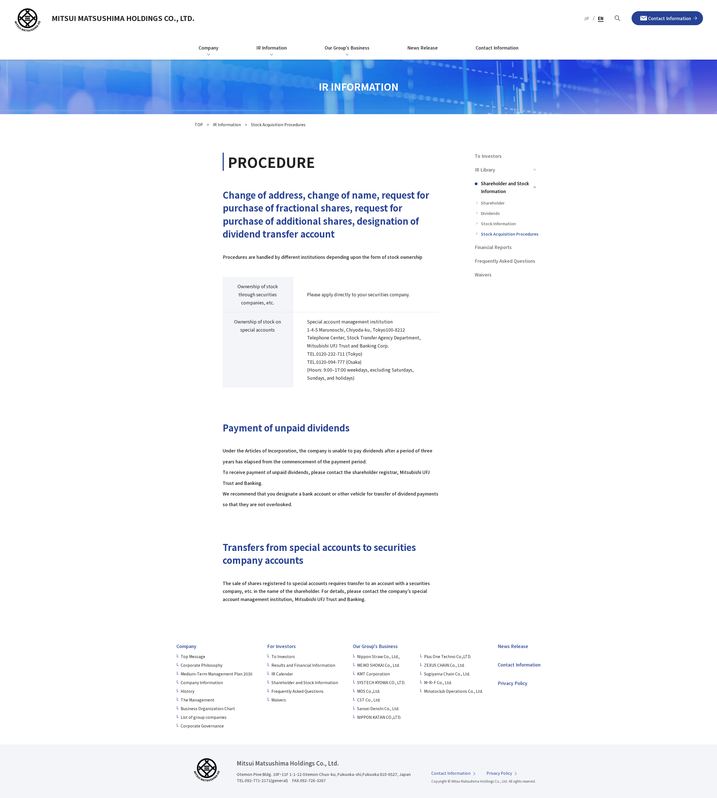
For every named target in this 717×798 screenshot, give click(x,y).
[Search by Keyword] (617, 18)
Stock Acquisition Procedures (278, 124)
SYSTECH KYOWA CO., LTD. (381, 682)
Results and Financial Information (303, 665)
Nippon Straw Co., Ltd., (378, 656)
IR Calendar (282, 674)
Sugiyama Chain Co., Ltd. (447, 674)
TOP (199, 124)
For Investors (281, 646)
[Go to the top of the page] (690, 742)
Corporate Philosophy (201, 665)
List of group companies (204, 717)
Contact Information (519, 664)
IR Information (227, 124)
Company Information (202, 682)
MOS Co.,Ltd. (368, 691)
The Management (197, 700)
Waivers (278, 700)
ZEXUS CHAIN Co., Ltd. (444, 665)
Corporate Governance (202, 726)
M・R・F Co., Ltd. (438, 682)
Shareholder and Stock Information (304, 682)
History (187, 691)
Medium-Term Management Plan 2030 (216, 674)
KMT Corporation (373, 674)
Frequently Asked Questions (297, 691)
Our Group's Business (375, 646)
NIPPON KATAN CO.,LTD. (379, 717)
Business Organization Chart (208, 708)
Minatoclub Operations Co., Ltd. (453, 691)
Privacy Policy (512, 683)
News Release (513, 646)
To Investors (283, 656)
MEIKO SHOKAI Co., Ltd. (378, 665)
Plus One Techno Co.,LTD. (447, 656)
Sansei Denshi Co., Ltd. (378, 708)
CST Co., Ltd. (368, 700)
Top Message (193, 656)
